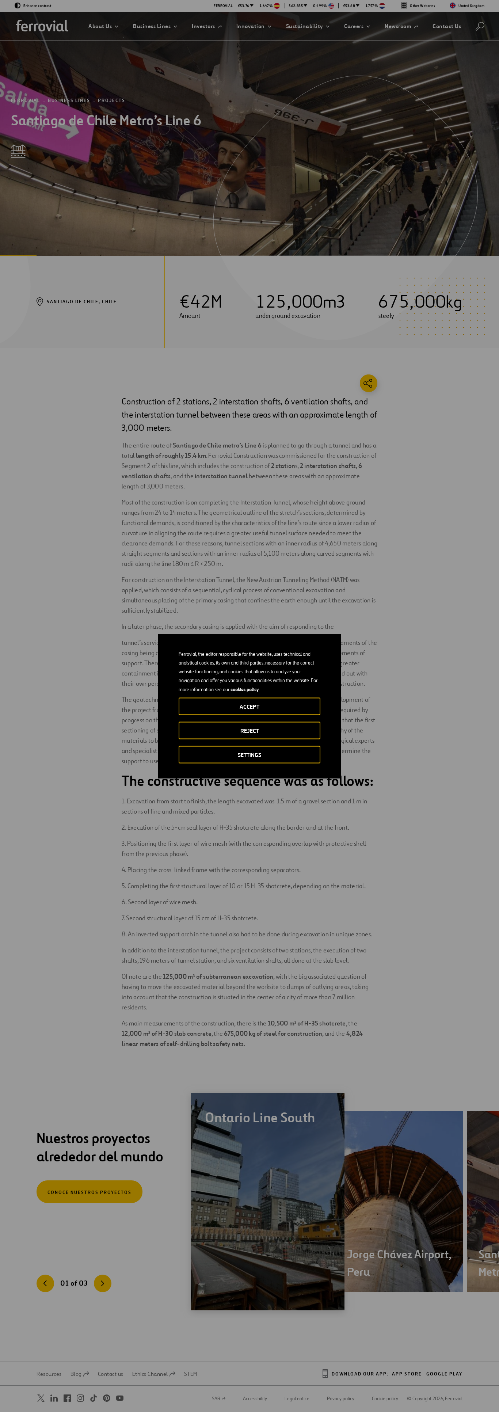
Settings (249, 754)
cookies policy (245, 689)
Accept (249, 706)
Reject (249, 730)
